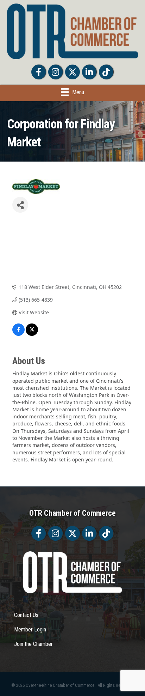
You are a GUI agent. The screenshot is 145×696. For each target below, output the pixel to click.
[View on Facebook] (18, 334)
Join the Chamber (33, 644)
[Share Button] (20, 205)
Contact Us (26, 615)
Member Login (30, 629)
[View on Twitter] (32, 334)
